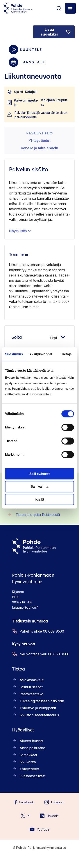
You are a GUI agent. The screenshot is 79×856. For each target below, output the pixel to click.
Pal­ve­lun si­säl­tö (39, 133)
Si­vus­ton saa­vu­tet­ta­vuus (39, 715)
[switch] (67, 427)
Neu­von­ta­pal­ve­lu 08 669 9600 (44, 654)
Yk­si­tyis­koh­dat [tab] (40, 354)
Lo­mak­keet (28, 755)
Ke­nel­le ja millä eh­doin (39, 148)
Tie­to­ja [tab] (66, 354)
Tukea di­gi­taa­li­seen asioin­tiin (42, 701)
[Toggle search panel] (59, 8)
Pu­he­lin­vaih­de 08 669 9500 (42, 631)
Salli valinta (39, 487)
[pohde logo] (18, 8)
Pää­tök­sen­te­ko (31, 694)
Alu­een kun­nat (31, 741)
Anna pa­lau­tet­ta (32, 748)
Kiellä (39, 499)
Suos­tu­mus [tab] (14, 354)
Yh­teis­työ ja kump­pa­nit (38, 708)
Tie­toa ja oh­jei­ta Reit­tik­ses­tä (38, 514)
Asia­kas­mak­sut (31, 680)
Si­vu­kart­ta (28, 762)
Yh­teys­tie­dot (39, 140)
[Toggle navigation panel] (70, 8)
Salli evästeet (39, 474)
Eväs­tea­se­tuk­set (32, 776)
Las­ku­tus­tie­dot (31, 687)
